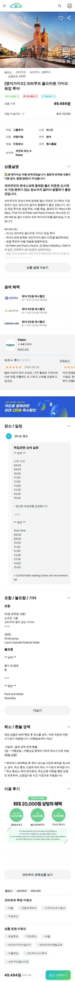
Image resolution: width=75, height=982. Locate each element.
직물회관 (13, 953)
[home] (16, 5)
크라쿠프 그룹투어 (40, 72)
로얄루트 (13, 936)
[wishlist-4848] (61, 18)
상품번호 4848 (16, 76)
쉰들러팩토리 (29, 907)
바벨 (10, 907)
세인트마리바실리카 (19, 944)
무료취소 (13, 916)
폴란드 (8, 72)
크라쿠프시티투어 (37, 953)
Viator (21, 340)
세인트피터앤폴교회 (50, 944)
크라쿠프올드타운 (18, 961)
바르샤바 (36, 890)
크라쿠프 (21, 72)
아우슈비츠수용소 (55, 907)
